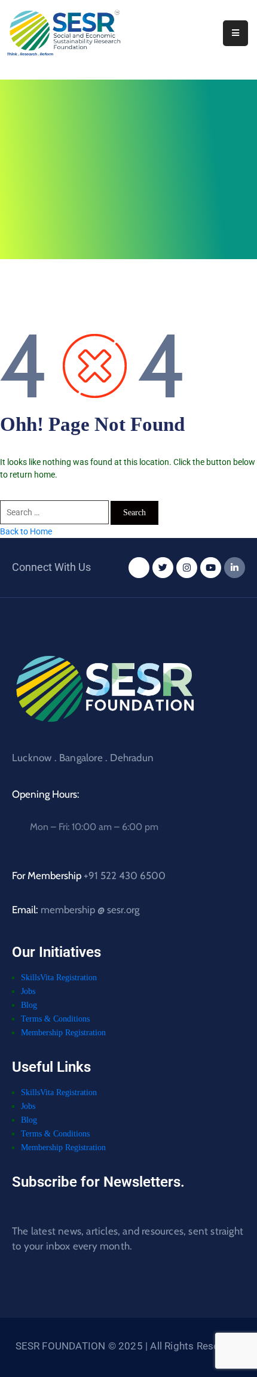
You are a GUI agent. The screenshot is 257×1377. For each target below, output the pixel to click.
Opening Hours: (45, 795)
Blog (29, 1006)
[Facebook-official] (138, 568)
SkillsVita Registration (59, 978)
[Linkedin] (234, 568)
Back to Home (26, 531)
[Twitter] (162, 568)
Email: (75, 911)
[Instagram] (186, 568)
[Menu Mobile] (235, 33)
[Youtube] (210, 568)
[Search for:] (55, 512)
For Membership (89, 877)
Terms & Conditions (55, 1020)
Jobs (28, 992)
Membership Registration (63, 1033)
